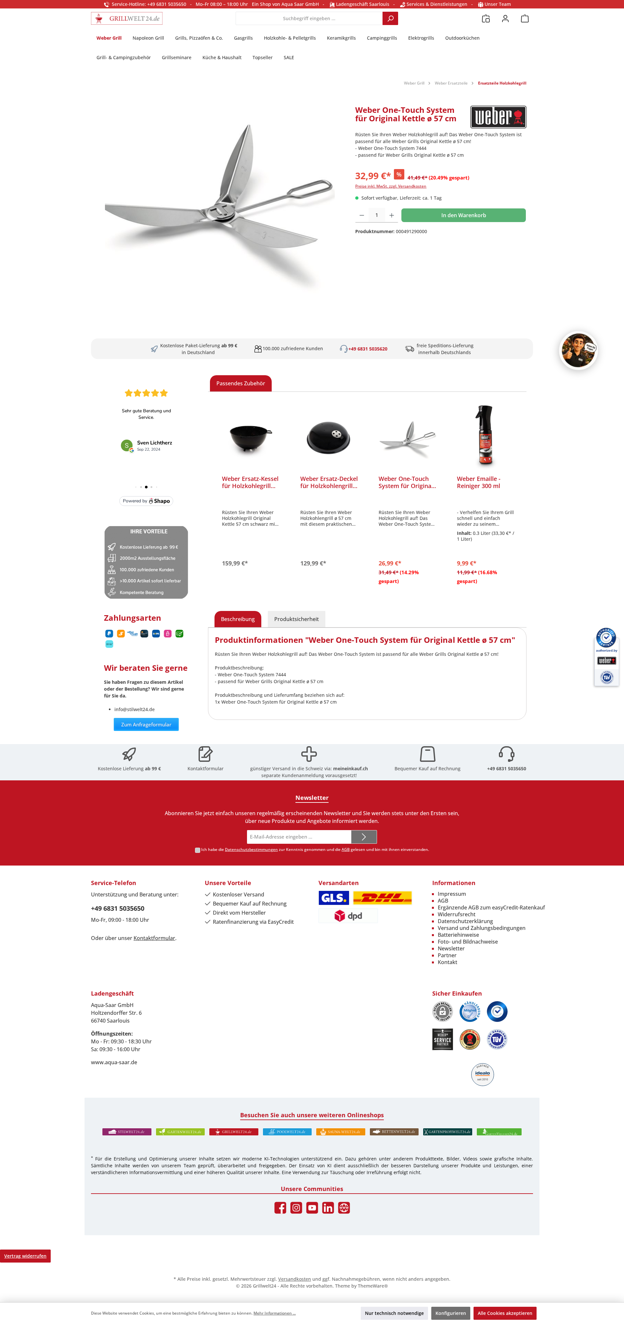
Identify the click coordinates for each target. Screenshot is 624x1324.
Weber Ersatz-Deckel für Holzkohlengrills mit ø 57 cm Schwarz (329, 482)
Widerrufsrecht (456, 914)
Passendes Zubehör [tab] (240, 383)
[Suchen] (390, 18)
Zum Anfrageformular (146, 724)
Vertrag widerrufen (25, 1256)
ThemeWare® (373, 1286)
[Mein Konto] (505, 18)
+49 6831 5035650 (506, 768)
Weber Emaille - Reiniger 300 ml (478, 482)
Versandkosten (294, 1279)
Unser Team (497, 4)
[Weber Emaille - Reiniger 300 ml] (485, 437)
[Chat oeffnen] (578, 350)
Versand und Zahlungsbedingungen (482, 928)
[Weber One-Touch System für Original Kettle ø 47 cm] (407, 437)
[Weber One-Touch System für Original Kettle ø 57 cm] (220, 203)
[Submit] (364, 837)
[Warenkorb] (525, 18)
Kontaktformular (206, 768)
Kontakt (447, 962)
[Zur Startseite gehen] (126, 18)
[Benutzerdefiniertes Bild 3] (497, 1011)
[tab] (237, 619)
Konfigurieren (451, 1313)
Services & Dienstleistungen (436, 4)
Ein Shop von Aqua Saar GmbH (285, 4)
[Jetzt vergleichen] (486, 18)
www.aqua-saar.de (114, 1062)
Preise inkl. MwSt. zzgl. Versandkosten (390, 186)
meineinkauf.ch (350, 768)
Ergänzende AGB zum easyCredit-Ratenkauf (491, 907)
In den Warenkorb (463, 215)
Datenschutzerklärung (465, 921)
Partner (447, 955)
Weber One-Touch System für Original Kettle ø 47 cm (406, 482)
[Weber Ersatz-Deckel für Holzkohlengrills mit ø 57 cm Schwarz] (329, 437)
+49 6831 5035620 (367, 349)
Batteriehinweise (458, 934)
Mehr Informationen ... (275, 1313)
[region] (220, 203)
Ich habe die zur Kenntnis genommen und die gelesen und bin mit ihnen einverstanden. (315, 849)
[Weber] (498, 117)
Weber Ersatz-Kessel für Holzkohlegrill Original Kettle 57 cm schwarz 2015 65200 (250, 482)
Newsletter (451, 948)
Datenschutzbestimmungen (251, 849)
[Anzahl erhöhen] (391, 215)
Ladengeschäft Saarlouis (362, 4)
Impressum (452, 893)
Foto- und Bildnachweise (468, 941)
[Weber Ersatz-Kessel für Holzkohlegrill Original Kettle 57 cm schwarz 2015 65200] (251, 437)
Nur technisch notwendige (394, 1313)
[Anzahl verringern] (362, 215)
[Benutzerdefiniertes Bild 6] (497, 1039)
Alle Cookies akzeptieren (505, 1313)
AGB (346, 849)
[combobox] (309, 18)
